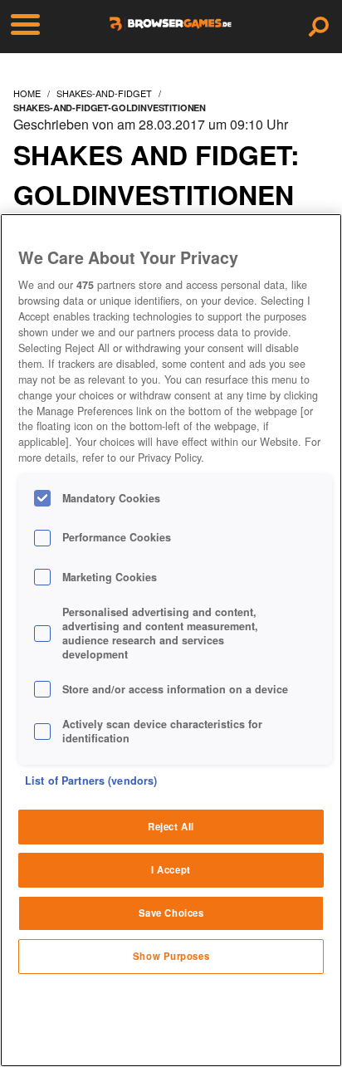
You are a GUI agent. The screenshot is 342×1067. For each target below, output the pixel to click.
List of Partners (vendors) (91, 780)
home (27, 93)
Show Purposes (171, 955)
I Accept (171, 869)
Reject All (171, 826)
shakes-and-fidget (104, 93)
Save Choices (171, 912)
